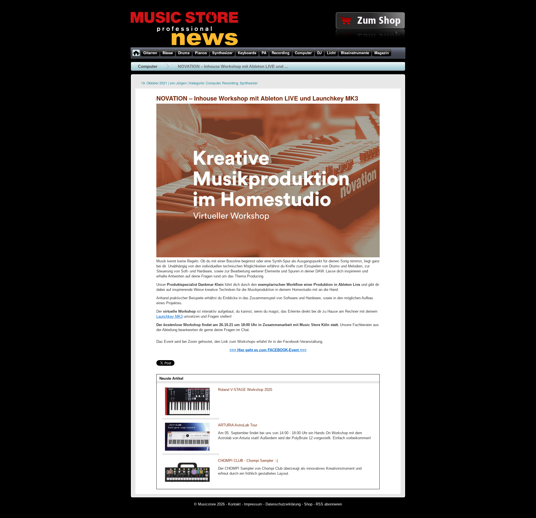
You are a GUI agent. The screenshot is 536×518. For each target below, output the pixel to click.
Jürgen (181, 82)
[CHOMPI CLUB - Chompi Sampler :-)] (187, 485)
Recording (230, 82)
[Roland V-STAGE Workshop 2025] (187, 414)
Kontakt (234, 504)
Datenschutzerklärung (283, 504)
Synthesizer (249, 82)
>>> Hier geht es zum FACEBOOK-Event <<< (268, 350)
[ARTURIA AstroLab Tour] (187, 449)
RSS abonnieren (329, 504)
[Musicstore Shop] (268, 46)
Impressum (253, 504)
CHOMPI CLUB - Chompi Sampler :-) (248, 460)
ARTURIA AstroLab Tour (237, 425)
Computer (147, 66)
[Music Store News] (184, 44)
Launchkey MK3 (169, 316)
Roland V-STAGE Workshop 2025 (245, 390)
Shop (308, 504)
